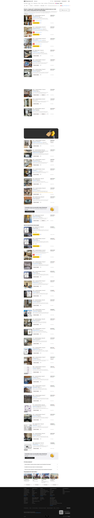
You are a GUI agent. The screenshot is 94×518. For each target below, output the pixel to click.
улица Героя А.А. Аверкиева (36, 141)
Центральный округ (42, 489)
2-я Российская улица (26, 490)
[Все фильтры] (24, 5)
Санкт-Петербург (52, 490)
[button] (52, 1)
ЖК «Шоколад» (34, 71)
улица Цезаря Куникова (35, 160)
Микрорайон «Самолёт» (35, 17)
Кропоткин (33, 490)
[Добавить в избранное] (41, 23)
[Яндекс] (69, 516)
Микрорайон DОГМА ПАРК (36, 330)
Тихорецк (33, 491)
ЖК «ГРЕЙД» (34, 240)
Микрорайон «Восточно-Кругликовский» (37, 142)
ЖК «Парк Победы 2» (35, 311)
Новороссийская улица (35, 291)
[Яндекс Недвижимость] (28, 1)
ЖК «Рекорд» (34, 292)
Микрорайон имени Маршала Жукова (44, 491)
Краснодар (34, 239)
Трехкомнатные (26, 503)
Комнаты (64, 492)
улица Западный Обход (35, 16)
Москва (51, 489)
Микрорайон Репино (42, 493)
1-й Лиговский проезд (26, 489)
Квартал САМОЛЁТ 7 (35, 387)
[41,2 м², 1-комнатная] (28, 265)
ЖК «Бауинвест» (35, 368)
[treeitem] (26, 3)
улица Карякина (34, 51)
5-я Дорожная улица (26, 491)
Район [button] (62, 5)
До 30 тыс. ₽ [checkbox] (27, 134)
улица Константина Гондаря (36, 216)
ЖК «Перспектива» (35, 61)
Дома (63, 489)
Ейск (32, 489)
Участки (64, 493)
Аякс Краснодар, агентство (38, 20)
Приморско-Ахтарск (34, 492)
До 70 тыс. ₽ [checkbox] (37, 134)
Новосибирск (51, 491)
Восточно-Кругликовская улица (36, 434)
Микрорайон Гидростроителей (44, 490)
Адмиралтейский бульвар (36, 109)
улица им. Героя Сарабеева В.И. (36, 415)
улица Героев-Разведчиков (36, 396)
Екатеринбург (51, 492)
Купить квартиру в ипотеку (53, 504)
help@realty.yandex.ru (38, 512)
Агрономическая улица (26, 492)
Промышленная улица (42, 251)
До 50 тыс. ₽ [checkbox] (32, 134)
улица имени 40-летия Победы (36, 339)
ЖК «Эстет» (34, 110)
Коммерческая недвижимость (66, 491)
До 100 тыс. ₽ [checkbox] (42, 134)
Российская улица (35, 358)
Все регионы (33, 503)
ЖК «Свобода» (34, 91)
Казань (51, 493)
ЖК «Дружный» (34, 180)
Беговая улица (25, 493)
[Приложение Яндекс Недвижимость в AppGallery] (68, 513)
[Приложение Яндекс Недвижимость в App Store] (65, 513)
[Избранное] (51, 1)
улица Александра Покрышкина (36, 70)
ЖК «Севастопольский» (35, 263)
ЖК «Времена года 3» (35, 161)
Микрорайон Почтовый (43, 492)
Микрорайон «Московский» (36, 152)
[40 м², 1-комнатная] (28, 304)
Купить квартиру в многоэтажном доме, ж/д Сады (56, 503)
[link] (68, 1)
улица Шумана (34, 170)
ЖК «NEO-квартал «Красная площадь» (37, 40)
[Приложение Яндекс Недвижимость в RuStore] (69, 513)
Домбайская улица (35, 90)
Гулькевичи (33, 493)
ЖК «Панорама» (34, 435)
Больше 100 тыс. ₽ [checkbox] (27, 136)
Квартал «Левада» (35, 406)
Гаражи (63, 490)
